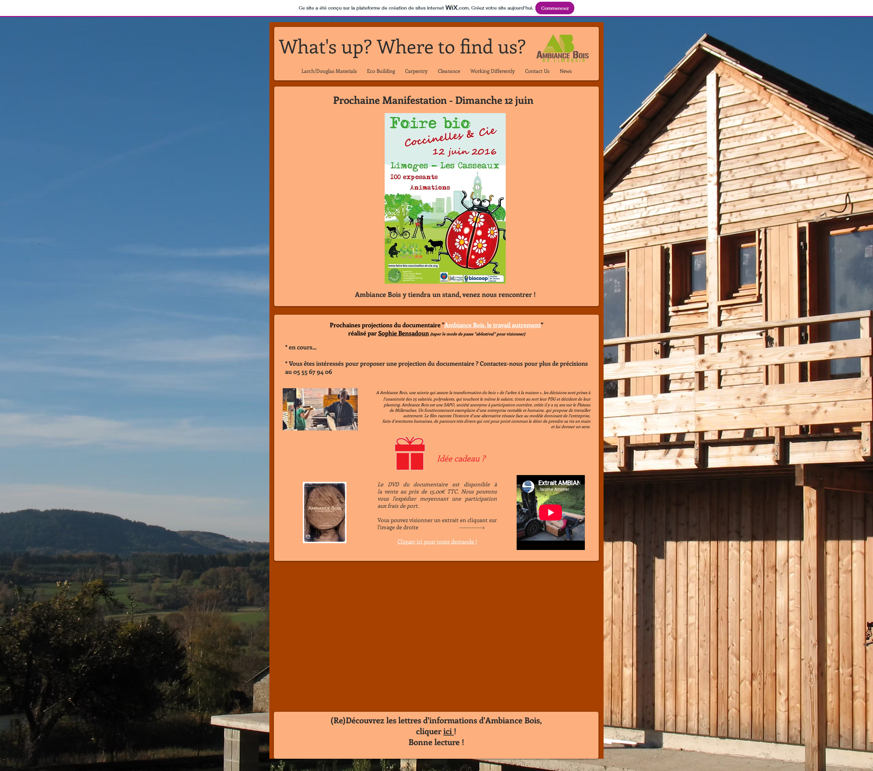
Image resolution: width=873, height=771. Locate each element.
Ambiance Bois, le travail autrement (492, 325)
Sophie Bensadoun (403, 333)
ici (448, 730)
